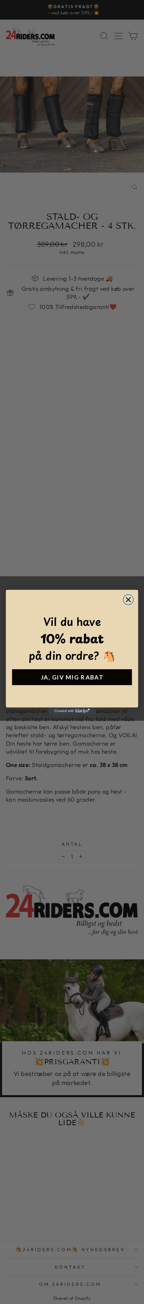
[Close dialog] (128, 599)
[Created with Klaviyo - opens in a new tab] (72, 710)
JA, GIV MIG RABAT (72, 677)
